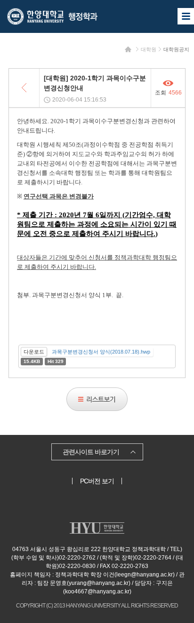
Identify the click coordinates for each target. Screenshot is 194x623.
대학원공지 (176, 49)
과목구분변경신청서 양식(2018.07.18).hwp (101, 352)
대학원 (148, 49)
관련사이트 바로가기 (91, 452)
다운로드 (34, 352)
